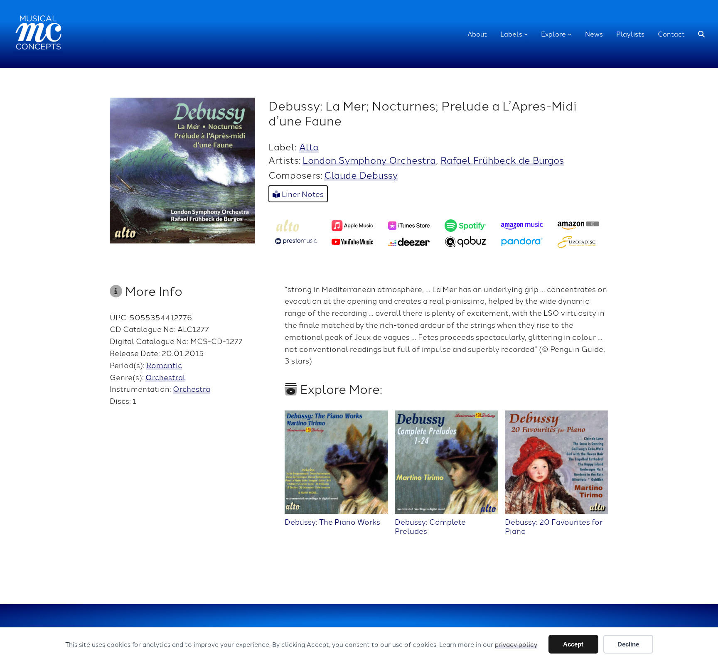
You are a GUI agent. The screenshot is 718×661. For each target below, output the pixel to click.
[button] (701, 34)
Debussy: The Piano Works (332, 521)
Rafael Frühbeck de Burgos (502, 159)
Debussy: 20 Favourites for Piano (553, 525)
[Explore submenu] (570, 34)
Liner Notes (302, 193)
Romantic (164, 364)
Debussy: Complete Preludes (430, 525)
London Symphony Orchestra (369, 159)
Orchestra (191, 388)
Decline (628, 644)
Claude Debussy (361, 174)
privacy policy (516, 644)
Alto (309, 146)
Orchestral (165, 376)
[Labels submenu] (526, 34)
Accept (573, 644)
